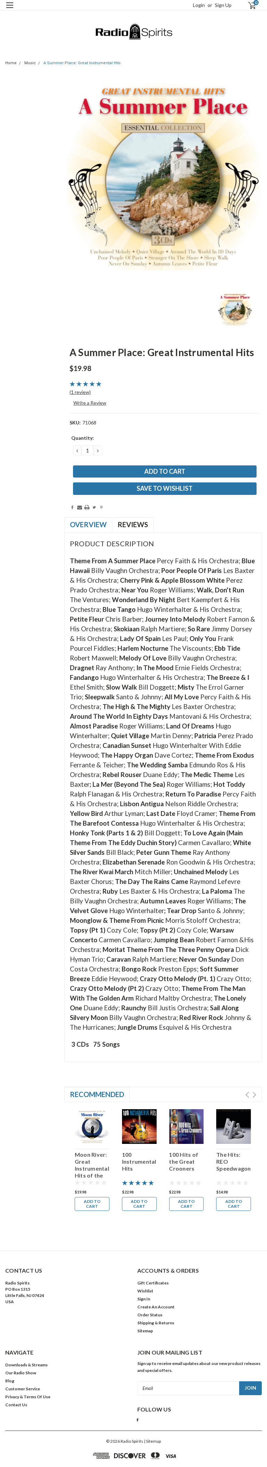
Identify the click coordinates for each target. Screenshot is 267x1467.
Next (254, 1094)
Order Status (149, 1314)
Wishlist (145, 1290)
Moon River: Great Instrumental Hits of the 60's (92, 1165)
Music (30, 63)
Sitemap (145, 1330)
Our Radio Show (20, 1372)
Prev (247, 1094)
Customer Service (22, 1388)
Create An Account (156, 1306)
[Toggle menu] (9, 9)
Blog (9, 1380)
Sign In (143, 1298)
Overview (88, 524)
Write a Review (89, 403)
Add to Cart (92, 1204)
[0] (248, 5)
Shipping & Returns (155, 1322)
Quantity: (82, 438)
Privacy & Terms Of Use (27, 1396)
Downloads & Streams (26, 1364)
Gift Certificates (153, 1282)
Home (11, 63)
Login (199, 5)
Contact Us (16, 1404)
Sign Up (223, 5)
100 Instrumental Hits (139, 1161)
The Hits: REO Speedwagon (233, 1161)
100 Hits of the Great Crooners (183, 1161)
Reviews (133, 524)
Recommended (97, 1094)
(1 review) (80, 392)
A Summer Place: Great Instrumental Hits (82, 63)
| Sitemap (152, 1441)
